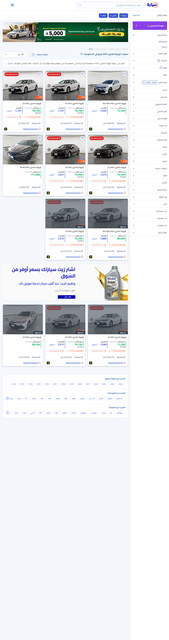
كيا (111, 412)
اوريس (100, 398)
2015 (39, 384)
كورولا (110, 398)
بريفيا (19, 398)
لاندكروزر (119, 398)
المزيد (10, 63)
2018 (63, 384)
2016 (47, 384)
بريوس (11, 398)
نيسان (103, 412)
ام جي (32, 412)
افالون (58, 398)
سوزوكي (94, 412)
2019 (71, 384)
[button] (14, 54)
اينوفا (73, 398)
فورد (24, 412)
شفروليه (83, 412)
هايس (34, 398)
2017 (55, 384)
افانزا (49, 398)
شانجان (73, 412)
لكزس (48, 412)
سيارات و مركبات (114, 49)
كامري (114, 15)
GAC (40, 412)
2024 (104, 384)
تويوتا (124, 15)
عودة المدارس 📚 (155, 26)
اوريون (82, 398)
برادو (42, 398)
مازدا (56, 412)
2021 (88, 384)
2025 (112, 384)
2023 (96, 384)
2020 (79, 384)
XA (26, 398)
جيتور (16, 412)
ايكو (65, 398)
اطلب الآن (67, 296)
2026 (120, 384)
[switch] (32, 54)
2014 (30, 384)
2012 (14, 384)
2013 (22, 384)
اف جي (91, 398)
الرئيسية (125, 49)
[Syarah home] (152, 5)
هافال (64, 412)
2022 (104, 15)
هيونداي (119, 412)
